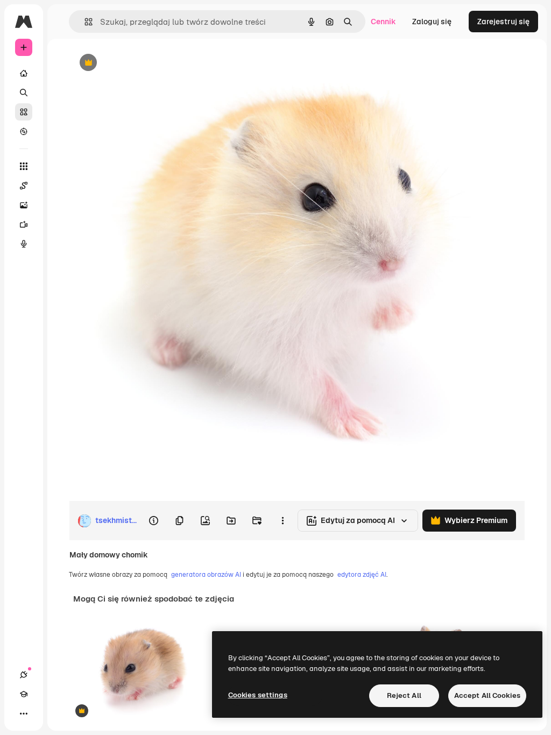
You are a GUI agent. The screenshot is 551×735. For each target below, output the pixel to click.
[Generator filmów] (23, 224)
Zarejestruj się (503, 21)
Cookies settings (257, 694)
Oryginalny (143, 63)
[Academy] (23, 694)
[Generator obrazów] (23, 205)
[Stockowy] (23, 112)
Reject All (404, 695)
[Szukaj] (23, 92)
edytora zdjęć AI (361, 574)
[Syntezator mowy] (23, 243)
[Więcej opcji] (282, 521)
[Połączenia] (23, 674)
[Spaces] (23, 185)
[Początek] (23, 73)
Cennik (383, 21)
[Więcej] (23, 713)
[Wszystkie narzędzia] (23, 166)
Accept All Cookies (487, 695)
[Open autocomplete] (84, 22)
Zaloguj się (431, 21)
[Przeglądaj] (23, 131)
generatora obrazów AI (206, 574)
